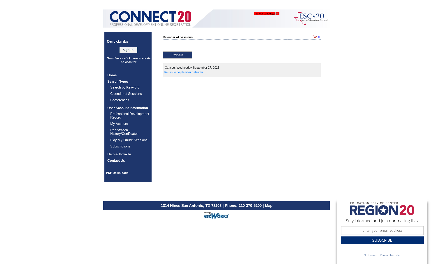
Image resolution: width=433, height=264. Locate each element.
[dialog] (382, 232)
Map (268, 205)
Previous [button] (177, 55)
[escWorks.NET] (216, 215)
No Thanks (370, 255)
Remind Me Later (390, 255)
